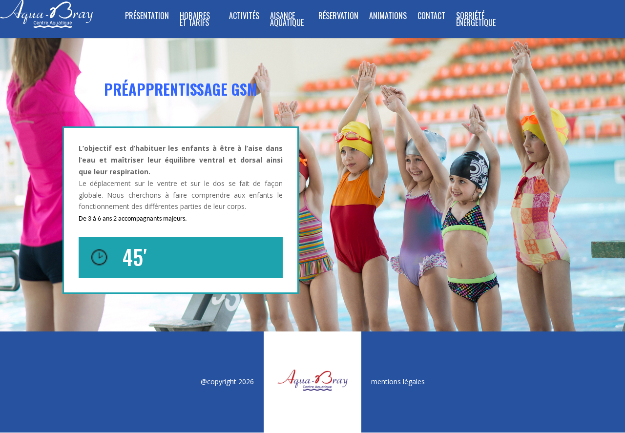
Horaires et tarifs (195, 20)
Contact (431, 16)
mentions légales (398, 381)
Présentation (147, 16)
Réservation (338, 16)
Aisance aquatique (287, 20)
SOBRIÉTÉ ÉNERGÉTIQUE (476, 20)
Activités (244, 16)
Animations (388, 16)
